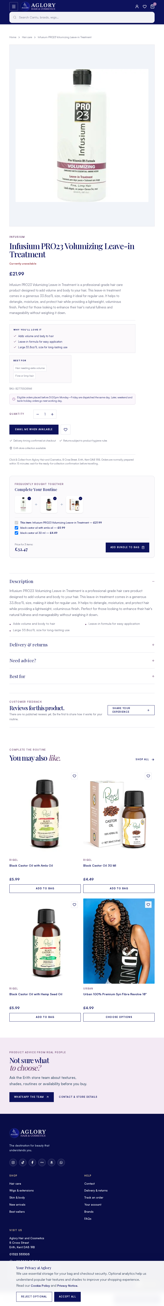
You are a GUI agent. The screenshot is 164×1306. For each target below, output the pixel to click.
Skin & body (17, 1197)
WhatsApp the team (29, 1096)
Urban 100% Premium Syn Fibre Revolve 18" (115, 994)
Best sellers (17, 1211)
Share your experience (121, 710)
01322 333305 (19, 1254)
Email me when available (34, 429)
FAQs (87, 1218)
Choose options (119, 1017)
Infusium (17, 236)
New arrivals (17, 1204)
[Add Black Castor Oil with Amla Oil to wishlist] (74, 776)
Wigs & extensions (21, 1190)
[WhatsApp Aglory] (61, 1162)
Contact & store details (78, 1096)
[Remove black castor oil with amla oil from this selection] (48, 504)
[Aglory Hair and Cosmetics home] (38, 6)
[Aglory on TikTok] (22, 1162)
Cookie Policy (40, 1285)
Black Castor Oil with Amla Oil (31, 865)
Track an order (93, 1197)
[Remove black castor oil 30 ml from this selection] (74, 504)
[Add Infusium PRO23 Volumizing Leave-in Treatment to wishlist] (65, 429)
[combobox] (82, 17)
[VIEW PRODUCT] (45, 812)
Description (21, 581)
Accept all (67, 1296)
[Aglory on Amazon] (51, 1162)
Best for (17, 676)
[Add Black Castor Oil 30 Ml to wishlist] (148, 776)
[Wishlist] (145, 6)
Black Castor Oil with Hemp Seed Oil (35, 994)
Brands (89, 1211)
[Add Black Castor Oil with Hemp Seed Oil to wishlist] (74, 904)
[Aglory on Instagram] (13, 1162)
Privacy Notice (67, 1285)
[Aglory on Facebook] (32, 1162)
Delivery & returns (28, 644)
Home (12, 37)
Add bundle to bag (124, 547)
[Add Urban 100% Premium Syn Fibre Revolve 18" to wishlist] (148, 904)
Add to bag (45, 888)
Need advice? (22, 660)
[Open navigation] (13, 6)
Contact (89, 1183)
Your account (92, 1204)
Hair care (27, 37)
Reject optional (34, 1296)
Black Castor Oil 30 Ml (99, 865)
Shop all (142, 759)
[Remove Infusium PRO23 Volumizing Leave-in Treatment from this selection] (23, 504)
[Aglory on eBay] (42, 1162)
